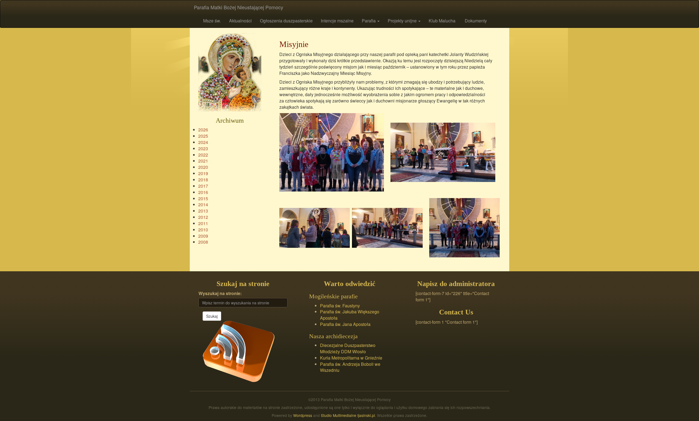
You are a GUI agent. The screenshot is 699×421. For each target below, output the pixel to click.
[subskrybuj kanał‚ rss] (238, 351)
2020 (203, 167)
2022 (203, 155)
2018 (203, 179)
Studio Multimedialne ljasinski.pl (348, 415)
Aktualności (240, 20)
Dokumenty (475, 20)
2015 (203, 198)
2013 (203, 211)
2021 (203, 161)
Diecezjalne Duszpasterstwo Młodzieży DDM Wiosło (347, 348)
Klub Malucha (442, 20)
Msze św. (211, 20)
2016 (203, 192)
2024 (203, 142)
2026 (203, 129)
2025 (203, 136)
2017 (203, 186)
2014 (203, 204)
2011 (203, 223)
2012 (203, 217)
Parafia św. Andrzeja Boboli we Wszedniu (350, 367)
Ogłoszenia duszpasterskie (286, 20)
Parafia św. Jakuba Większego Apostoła (349, 314)
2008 (203, 242)
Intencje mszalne (337, 20)
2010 (203, 229)
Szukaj (212, 316)
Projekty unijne (403, 20)
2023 (203, 148)
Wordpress (302, 415)
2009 (203, 236)
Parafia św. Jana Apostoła (345, 324)
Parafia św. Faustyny (340, 305)
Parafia (369, 20)
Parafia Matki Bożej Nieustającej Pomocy (238, 7)
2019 (203, 173)
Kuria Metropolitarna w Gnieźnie (351, 358)
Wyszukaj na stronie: (220, 293)
